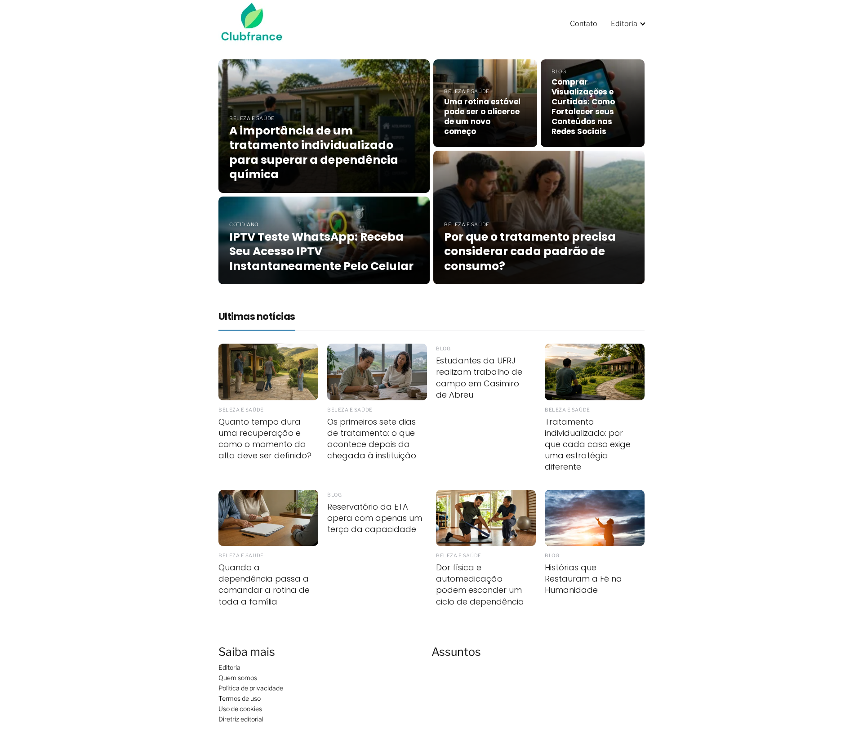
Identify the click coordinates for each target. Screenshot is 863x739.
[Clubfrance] (257, 23)
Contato (583, 23)
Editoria (624, 23)
